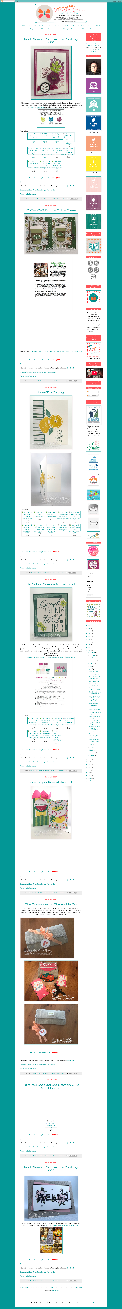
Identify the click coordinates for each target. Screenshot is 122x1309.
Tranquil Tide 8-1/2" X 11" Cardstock (27, 532)
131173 (51, 533)
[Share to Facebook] (75, 199)
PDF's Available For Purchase (40, 25)
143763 (45, 727)
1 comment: (61, 573)
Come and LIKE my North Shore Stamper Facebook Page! (38, 190)
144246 (27, 533)
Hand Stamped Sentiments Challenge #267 (51, 40)
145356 (33, 142)
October (92, 658)
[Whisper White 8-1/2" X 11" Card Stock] (57, 138)
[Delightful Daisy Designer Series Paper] (45, 735)
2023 (89, 634)
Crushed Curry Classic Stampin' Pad (51, 532)
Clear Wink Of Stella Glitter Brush (74, 532)
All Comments (92, 395)
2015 (89, 762)
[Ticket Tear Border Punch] (51, 514)
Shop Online (95, 50)
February (92, 753)
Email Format (90, 585)
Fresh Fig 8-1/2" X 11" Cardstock (69, 155)
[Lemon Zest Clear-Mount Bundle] (27, 517)
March (91, 750)
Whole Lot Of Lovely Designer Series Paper (62, 519)
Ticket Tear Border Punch (51, 516)
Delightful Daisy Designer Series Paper (45, 738)
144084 (33, 170)
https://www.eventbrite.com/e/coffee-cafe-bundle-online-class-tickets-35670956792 (56, 352)
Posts (89, 392)
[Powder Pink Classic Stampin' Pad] (33, 166)
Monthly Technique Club (36, 29)
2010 (89, 776)
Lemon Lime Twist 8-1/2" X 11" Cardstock (45, 155)
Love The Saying (51, 392)
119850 (39, 517)
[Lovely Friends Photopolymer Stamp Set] (45, 723)
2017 (89, 650)
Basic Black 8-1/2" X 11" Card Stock (45, 168)
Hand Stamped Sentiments (35, 107)
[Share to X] (73, 199)
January (91, 756)
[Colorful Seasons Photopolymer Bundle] (57, 737)
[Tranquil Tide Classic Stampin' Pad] (75, 517)
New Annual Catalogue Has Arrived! (94, 735)
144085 (75, 521)
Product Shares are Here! (94, 717)
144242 (69, 156)
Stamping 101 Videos (70, 29)
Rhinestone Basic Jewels (63, 529)
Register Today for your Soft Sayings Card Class (94, 729)
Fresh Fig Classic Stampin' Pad (57, 155)
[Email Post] (67, 199)
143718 (51, 517)
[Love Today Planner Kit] (51, 1126)
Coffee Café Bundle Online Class (51, 210)
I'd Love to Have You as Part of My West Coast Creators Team (77, 25)
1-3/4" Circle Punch (39, 516)
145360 (27, 521)
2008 (89, 781)
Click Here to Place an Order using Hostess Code (35, 178)
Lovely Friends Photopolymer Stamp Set (45, 725)
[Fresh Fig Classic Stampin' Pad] (57, 153)
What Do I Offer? (88, 29)
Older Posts (78, 1287)
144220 (63, 530)
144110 (63, 521)
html (90, 587)
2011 (89, 773)
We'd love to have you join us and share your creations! (62, 1226)
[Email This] (70, 199)
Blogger (94, 1303)
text (89, 589)
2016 (89, 759)
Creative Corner (54, 29)
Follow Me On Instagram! (28, 194)
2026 (89, 625)
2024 (89, 631)
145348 (57, 742)
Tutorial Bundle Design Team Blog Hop (95, 722)
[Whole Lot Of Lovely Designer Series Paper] (63, 517)
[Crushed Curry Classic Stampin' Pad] (51, 529)
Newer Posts (24, 1287)
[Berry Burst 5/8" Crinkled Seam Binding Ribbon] (69, 140)
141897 (75, 533)
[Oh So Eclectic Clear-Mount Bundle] (33, 138)
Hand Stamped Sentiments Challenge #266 (51, 1168)
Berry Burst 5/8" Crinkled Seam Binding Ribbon (69, 143)
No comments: (61, 199)
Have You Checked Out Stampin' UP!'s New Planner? (51, 1086)
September (92, 661)
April (91, 747)
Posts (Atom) (55, 1291)
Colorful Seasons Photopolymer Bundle (57, 740)
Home (23, 25)
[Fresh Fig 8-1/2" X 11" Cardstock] (69, 153)
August (91, 664)
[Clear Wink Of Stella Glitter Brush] (75, 529)
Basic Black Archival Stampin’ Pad (56, 168)
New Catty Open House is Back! (94, 740)
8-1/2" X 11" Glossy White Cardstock (45, 140)
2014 (89, 765)
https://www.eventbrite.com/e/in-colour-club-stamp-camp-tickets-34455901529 (51, 657)
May (90, 745)
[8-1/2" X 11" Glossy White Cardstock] (45, 138)
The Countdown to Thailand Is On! (51, 904)
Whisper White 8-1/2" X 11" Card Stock (57, 140)
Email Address (90, 581)
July (90, 666)
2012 (89, 770)
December (92, 653)
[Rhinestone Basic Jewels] (63, 527)
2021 (89, 639)
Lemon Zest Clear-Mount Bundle (27, 519)
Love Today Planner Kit (51, 1128)
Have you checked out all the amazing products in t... (95, 711)
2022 (89, 636)
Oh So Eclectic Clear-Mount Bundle (33, 140)
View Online (91, 49)
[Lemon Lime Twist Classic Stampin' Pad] (33, 153)
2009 (89, 778)
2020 (89, 642)
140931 (57, 170)
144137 (45, 740)
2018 (89, 647)
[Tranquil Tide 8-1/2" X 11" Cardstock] (27, 529)
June (90, 669)
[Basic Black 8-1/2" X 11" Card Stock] (45, 166)
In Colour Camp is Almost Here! (51, 584)
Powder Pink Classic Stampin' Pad (33, 168)
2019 (89, 645)
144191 (69, 144)
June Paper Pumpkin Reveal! (51, 782)
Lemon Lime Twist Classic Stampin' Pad (33, 155)
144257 (51, 1129)
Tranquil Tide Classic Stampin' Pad (75, 519)
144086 (33, 157)
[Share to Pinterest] (77, 199)
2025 (89, 628)
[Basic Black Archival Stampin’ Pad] (57, 166)
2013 (89, 767)
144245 (45, 157)
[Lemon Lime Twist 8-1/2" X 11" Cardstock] (45, 153)
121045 (45, 170)
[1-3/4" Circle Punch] (39, 514)
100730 (57, 142)
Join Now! (70, 186)
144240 (45, 142)
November (92, 655)
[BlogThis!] (72, 199)
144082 (57, 156)
